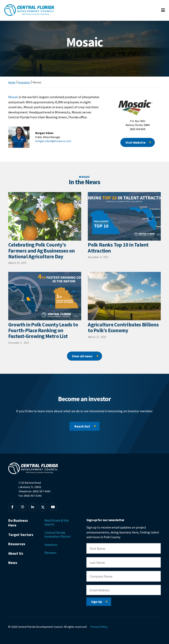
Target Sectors (20, 534)
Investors (24, 82)
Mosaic (13, 97)
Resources (16, 544)
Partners (50, 553)
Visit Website (136, 142)
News (12, 562)
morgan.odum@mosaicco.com (53, 141)
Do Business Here (18, 523)
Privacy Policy (99, 627)
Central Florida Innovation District (58, 534)
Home (11, 82)
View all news (82, 356)
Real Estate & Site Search (57, 522)
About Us (15, 553)
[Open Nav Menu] (163, 10)
